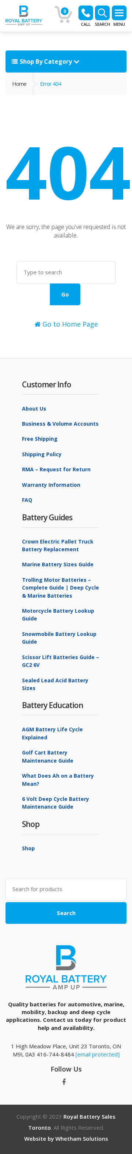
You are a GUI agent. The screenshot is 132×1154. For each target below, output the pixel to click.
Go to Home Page (69, 324)
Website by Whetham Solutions (66, 1138)
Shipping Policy (42, 454)
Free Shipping (40, 438)
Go (65, 294)
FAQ (27, 499)
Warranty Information (51, 484)
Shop (28, 848)
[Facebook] (64, 1082)
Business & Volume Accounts (60, 423)
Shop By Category (46, 61)
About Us (34, 408)
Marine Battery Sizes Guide (58, 564)
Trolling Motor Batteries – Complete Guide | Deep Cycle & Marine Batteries (60, 587)
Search (66, 912)
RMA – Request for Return (56, 469)
